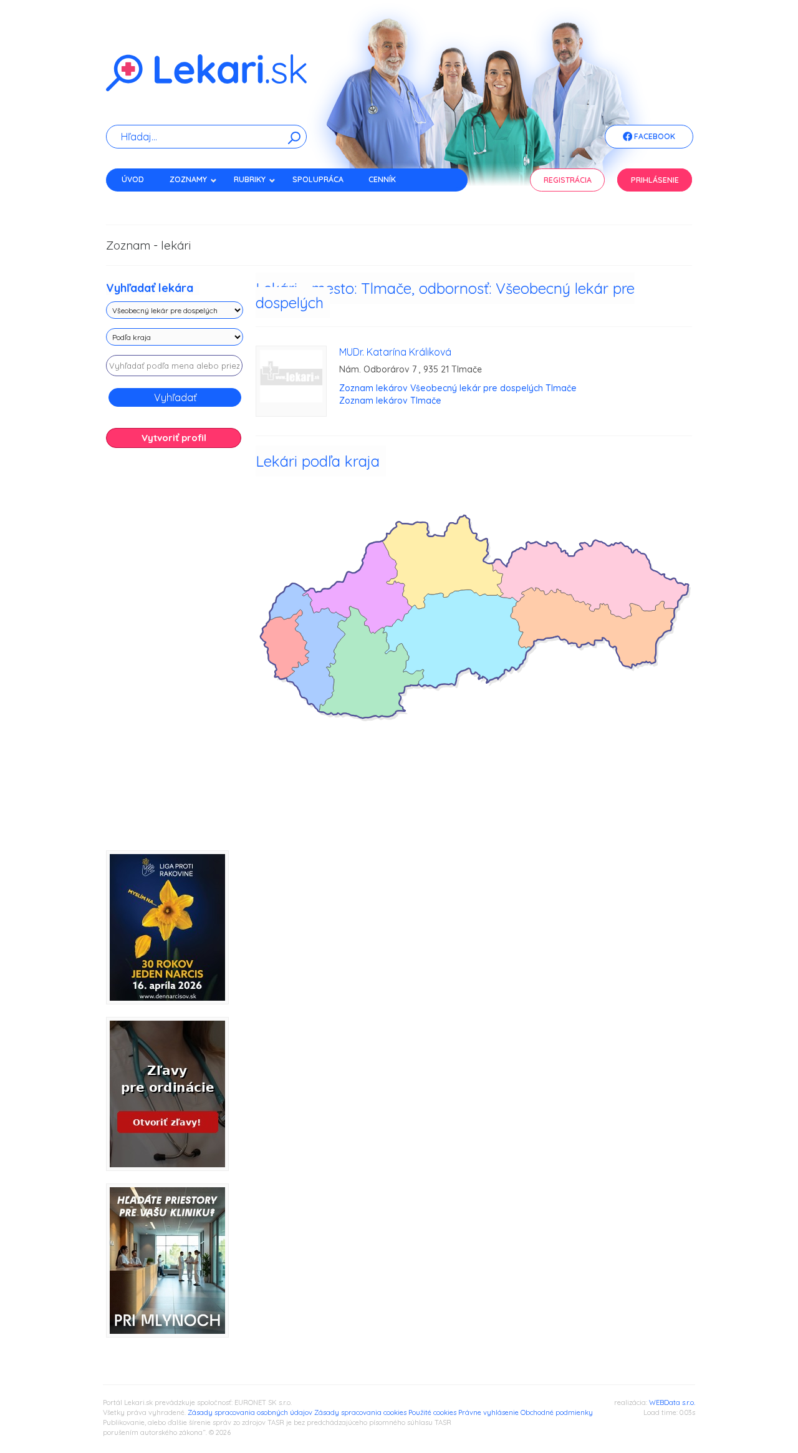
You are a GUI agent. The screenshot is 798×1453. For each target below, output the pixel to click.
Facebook (653, 136)
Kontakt (139, 201)
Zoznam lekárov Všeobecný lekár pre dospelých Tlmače (458, 388)
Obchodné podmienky (557, 1412)
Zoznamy (188, 179)
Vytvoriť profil (174, 438)
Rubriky (250, 179)
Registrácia (568, 180)
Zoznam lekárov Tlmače (390, 400)
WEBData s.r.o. (672, 1402)
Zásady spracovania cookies (360, 1412)
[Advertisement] (174, 654)
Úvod (133, 179)
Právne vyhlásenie (488, 1412)
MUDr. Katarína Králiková (395, 352)
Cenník (382, 179)
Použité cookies (432, 1412)
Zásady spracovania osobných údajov (250, 1412)
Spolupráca (318, 179)
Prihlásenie (655, 180)
